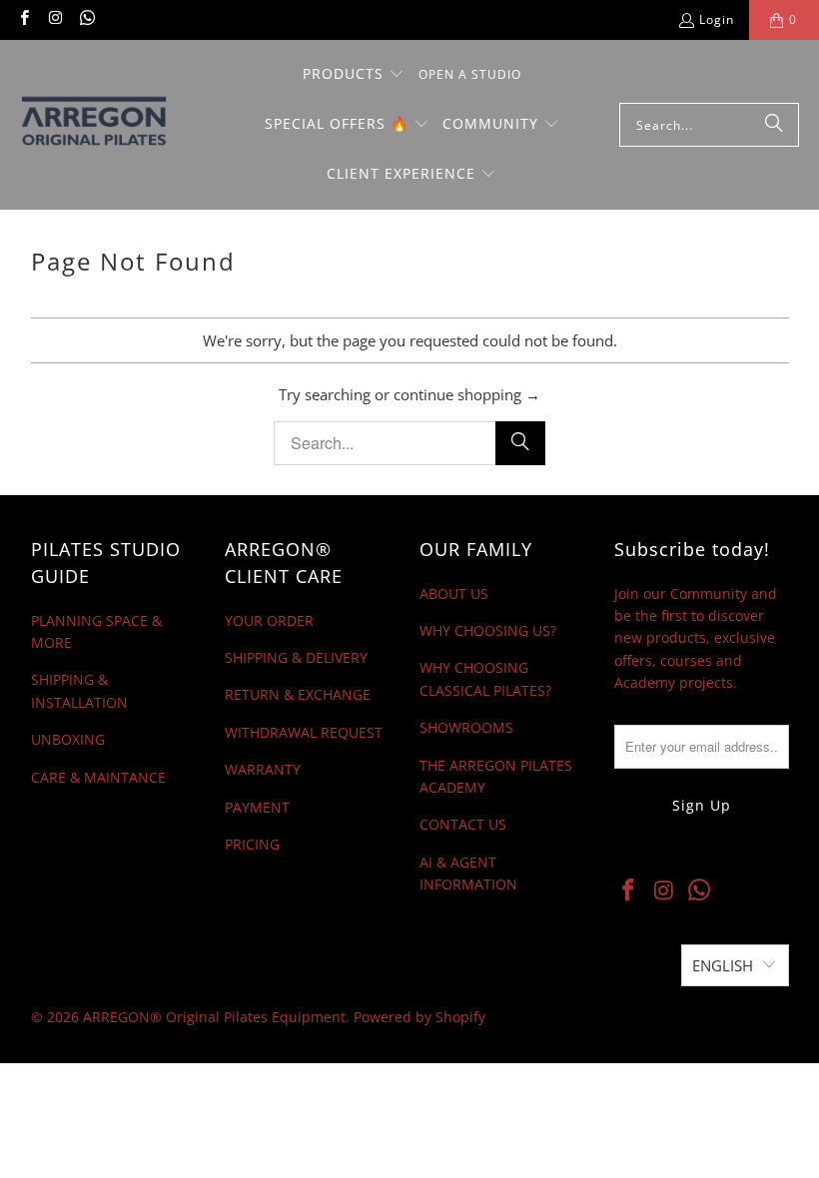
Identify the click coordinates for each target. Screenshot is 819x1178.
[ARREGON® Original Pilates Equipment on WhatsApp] (86, 19)
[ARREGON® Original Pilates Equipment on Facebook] (23, 19)
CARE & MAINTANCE (98, 777)
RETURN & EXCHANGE (298, 694)
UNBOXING (68, 739)
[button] (354, 75)
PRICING (252, 844)
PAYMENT (257, 807)
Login (716, 19)
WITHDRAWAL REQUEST (304, 732)
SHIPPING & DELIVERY (296, 657)
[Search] (774, 125)
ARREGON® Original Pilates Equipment (214, 1016)
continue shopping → (467, 394)
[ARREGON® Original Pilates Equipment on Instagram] (54, 19)
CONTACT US (462, 824)
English (722, 965)
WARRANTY (263, 769)
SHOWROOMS (466, 727)
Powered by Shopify (419, 1016)
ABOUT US (453, 593)
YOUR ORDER (269, 620)
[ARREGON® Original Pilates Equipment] (112, 125)
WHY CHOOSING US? (487, 630)
